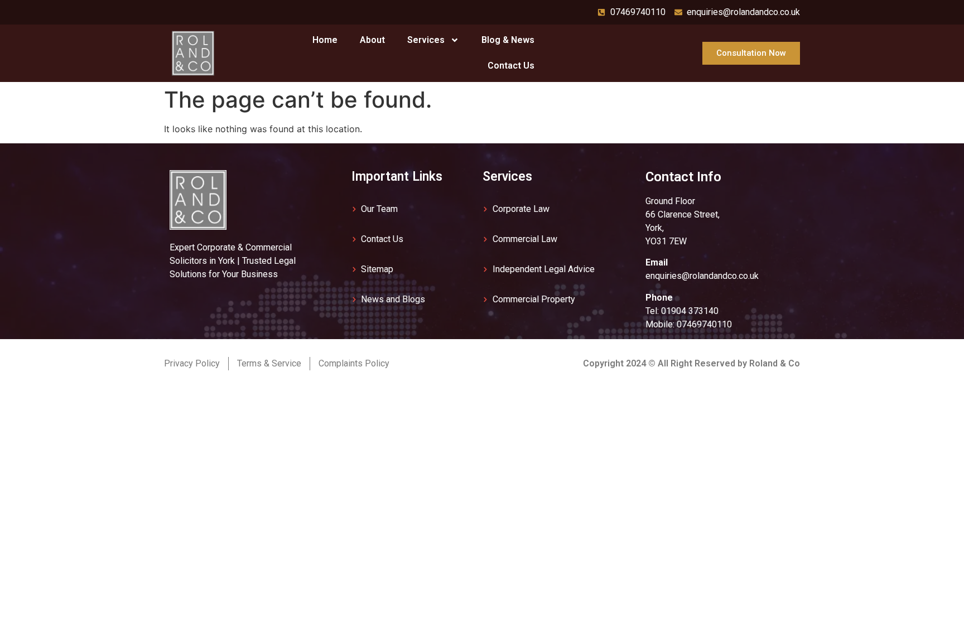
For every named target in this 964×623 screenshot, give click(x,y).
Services (426, 40)
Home (325, 40)
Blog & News (507, 40)
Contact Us (511, 65)
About (372, 40)
